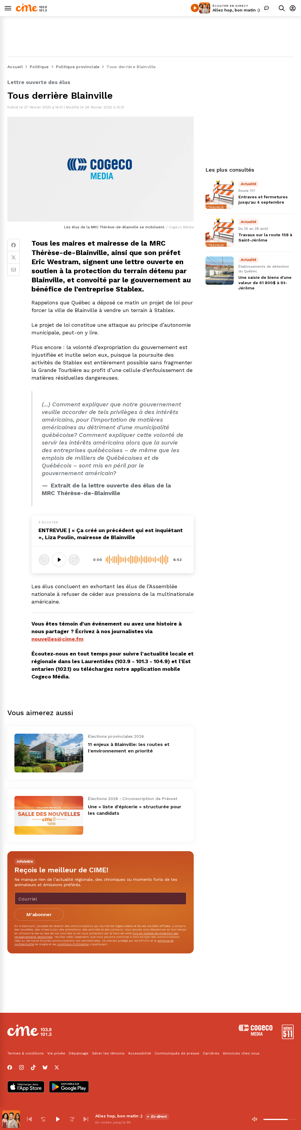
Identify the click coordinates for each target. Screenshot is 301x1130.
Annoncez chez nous (241, 1053)
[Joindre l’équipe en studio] (266, 8)
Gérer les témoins (108, 1053)
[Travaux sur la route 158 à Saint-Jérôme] (219, 233)
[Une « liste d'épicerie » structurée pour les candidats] (48, 815)
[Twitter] (13, 257)
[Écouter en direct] (195, 8)
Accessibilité (139, 1053)
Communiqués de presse (177, 1053)
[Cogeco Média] (255, 1034)
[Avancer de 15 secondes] (74, 559)
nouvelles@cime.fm (57, 639)
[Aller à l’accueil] (31, 10)
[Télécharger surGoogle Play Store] (69, 1087)
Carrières (211, 1053)
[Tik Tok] (33, 1067)
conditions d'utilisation (73, 944)
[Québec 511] (288, 1037)
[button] (29, 1119)
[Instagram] (21, 1067)
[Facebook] (13, 245)
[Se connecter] (292, 8)
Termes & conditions (25, 1053)
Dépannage (78, 1053)
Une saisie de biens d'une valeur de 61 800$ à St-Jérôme (265, 282)
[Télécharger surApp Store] (25, 1087)
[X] (56, 1067)
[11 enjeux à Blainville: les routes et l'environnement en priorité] (48, 753)
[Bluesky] (45, 1067)
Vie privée (56, 1053)
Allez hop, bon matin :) (236, 10)
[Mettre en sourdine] (254, 1119)
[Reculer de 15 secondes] (44, 559)
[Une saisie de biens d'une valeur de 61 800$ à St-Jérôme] (219, 270)
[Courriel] (13, 270)
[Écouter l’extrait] (59, 559)
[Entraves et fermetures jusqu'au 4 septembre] (219, 195)
